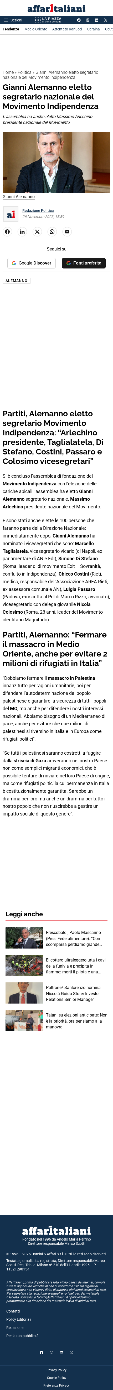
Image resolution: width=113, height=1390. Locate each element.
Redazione (14, 1327)
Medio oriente (35, 29)
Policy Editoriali (18, 1319)
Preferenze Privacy (56, 1385)
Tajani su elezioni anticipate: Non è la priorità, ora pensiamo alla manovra (76, 1021)
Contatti (13, 1311)
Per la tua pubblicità (22, 1336)
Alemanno (17, 281)
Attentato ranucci (67, 29)
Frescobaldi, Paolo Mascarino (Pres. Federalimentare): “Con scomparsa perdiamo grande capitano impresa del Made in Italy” (73, 938)
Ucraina (93, 29)
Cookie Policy (56, 1378)
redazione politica (38, 210)
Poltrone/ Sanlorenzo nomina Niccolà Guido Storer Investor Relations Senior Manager (73, 993)
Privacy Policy (56, 1370)
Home (8, 72)
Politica (25, 72)
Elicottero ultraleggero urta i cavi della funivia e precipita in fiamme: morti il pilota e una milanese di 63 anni (76, 966)
